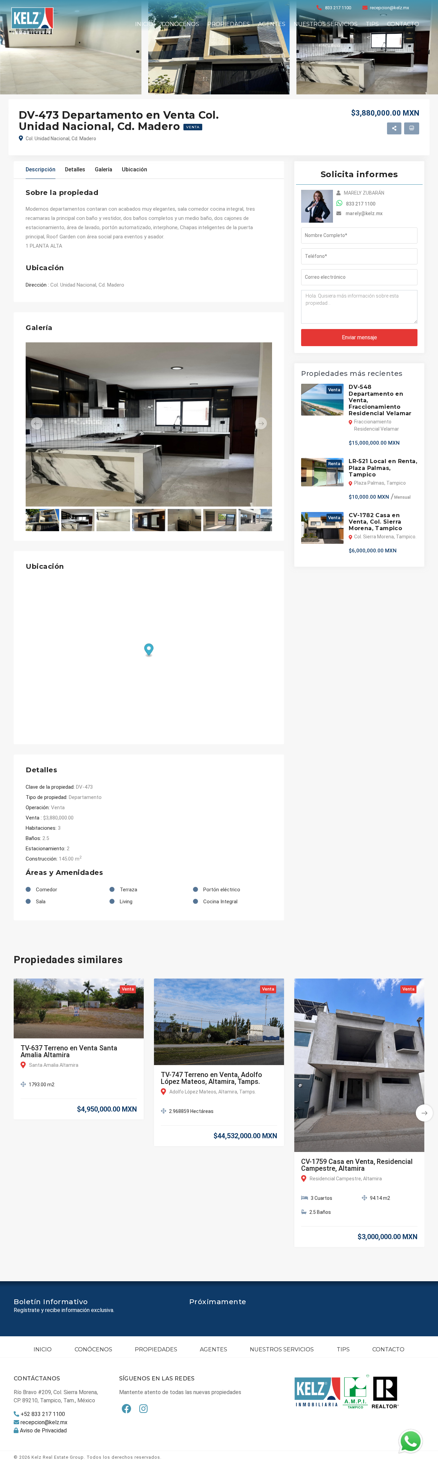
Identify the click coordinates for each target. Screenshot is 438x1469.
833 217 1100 (338, 7)
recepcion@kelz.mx (389, 7)
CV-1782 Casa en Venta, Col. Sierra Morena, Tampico (375, 522)
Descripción (40, 169)
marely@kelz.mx (364, 213)
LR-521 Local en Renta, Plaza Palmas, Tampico (383, 467)
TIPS (372, 24)
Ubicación (134, 169)
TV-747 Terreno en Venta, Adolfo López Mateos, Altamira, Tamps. (211, 1078)
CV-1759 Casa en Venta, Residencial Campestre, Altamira (357, 1164)
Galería (103, 169)
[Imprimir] (411, 128)
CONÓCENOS (180, 24)
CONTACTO (403, 24)
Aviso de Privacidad (43, 1430)
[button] (44, 423)
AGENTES (271, 24)
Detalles (75, 169)
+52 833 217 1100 (43, 1414)
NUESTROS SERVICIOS (326, 24)
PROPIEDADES (228, 24)
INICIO (144, 24)
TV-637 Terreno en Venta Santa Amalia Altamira (69, 1051)
